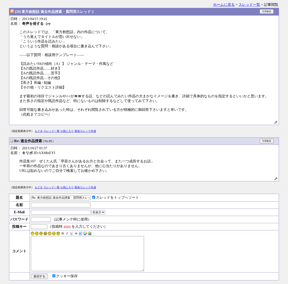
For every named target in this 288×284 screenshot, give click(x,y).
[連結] (89, 234)
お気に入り (67, 131)
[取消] (76, 234)
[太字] (62, 234)
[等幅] (80, 234)
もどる (39, 131)
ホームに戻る (224, 5)
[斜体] (67, 234)
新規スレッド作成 (85, 131)
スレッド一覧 (249, 5)
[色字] (85, 234)
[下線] (71, 234)
